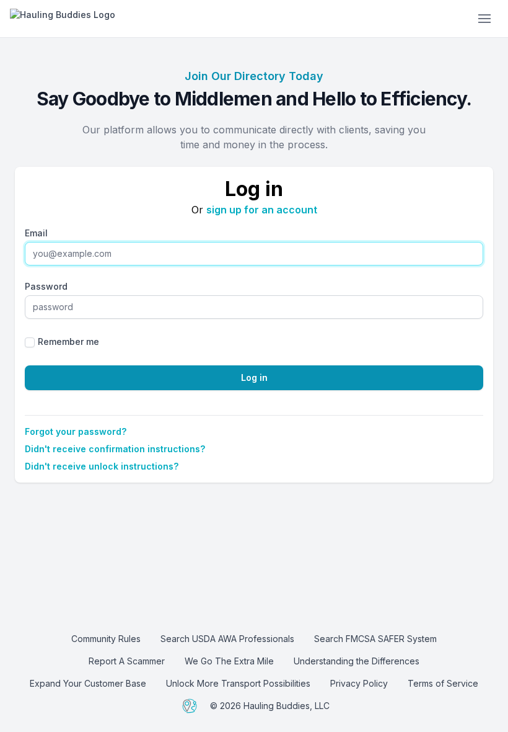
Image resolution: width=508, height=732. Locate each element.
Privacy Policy (359, 683)
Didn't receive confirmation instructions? (115, 449)
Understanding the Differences (356, 661)
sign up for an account (261, 209)
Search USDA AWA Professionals (227, 638)
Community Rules (106, 638)
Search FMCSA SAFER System (375, 638)
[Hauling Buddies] (103, 19)
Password (46, 286)
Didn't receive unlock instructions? (101, 466)
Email (36, 233)
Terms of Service (443, 683)
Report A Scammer (127, 661)
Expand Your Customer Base (88, 683)
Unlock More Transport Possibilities (238, 683)
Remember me (68, 341)
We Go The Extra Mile (229, 661)
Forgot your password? (75, 431)
